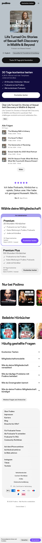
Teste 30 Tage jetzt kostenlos (21, 60)
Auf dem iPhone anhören (14, 447)
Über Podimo (9, 411)
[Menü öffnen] (38, 3)
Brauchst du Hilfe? (11, 424)
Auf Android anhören (12, 450)
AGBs (21, 479)
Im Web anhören (10, 453)
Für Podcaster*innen (12, 431)
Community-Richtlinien (13, 440)
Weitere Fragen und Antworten (14, 400)
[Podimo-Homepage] (6, 3)
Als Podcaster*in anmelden (14, 434)
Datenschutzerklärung (21, 482)
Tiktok (6, 463)
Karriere (7, 418)
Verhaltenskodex (21, 473)
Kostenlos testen (28, 3)
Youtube (7, 466)
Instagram (8, 460)
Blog (6, 421)
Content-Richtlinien (21, 476)
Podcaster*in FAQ (11, 437)
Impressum (8, 414)
